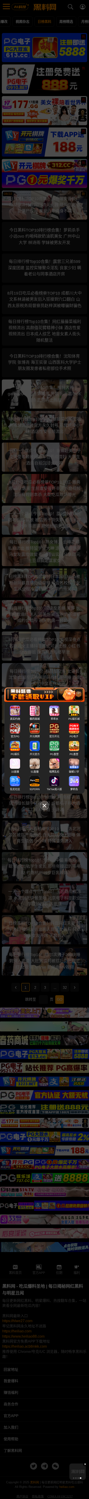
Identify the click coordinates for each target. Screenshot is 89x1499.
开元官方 (35, 754)
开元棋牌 (35, 736)
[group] (77, 1471)
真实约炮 (15, 719)
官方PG (15, 736)
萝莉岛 (74, 789)
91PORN (35, 789)
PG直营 (54, 754)
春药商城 (35, 719)
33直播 (15, 771)
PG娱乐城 (74, 719)
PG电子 (74, 736)
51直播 (35, 771)
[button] (73, 1478)
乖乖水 (54, 719)
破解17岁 (74, 771)
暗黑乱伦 (54, 771)
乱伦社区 (15, 789)
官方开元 (54, 736)
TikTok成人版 (54, 789)
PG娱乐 (15, 754)
